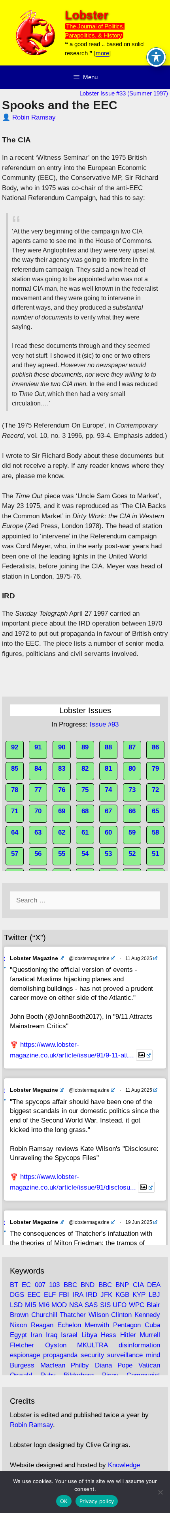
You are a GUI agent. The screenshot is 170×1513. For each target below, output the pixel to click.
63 (38, 832)
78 (14, 790)
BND (87, 1285)
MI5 (30, 1305)
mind (153, 1355)
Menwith (97, 1325)
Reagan (42, 1325)
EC (26, 1285)
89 (85, 747)
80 (132, 768)
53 (108, 853)
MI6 (43, 1305)
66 (132, 811)
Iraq (51, 1335)
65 (155, 811)
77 (38, 790)
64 (14, 832)
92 (14, 747)
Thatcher (73, 1315)
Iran (36, 1335)
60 (108, 832)
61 (85, 832)
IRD (91, 1294)
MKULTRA (92, 1345)
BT (14, 1285)
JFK (106, 1294)
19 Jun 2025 (138, 1222)
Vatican (149, 1365)
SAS (91, 1305)
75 (85, 790)
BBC (70, 1285)
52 (132, 853)
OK (64, 1501)
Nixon (18, 1325)
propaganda (60, 1355)
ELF (50, 1294)
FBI (64, 1294)
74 (108, 790)
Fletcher (22, 1345)
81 (108, 768)
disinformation (139, 1345)
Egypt (18, 1335)
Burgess (22, 1365)
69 (61, 811)
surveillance (125, 1355)
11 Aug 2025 (138, 958)
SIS (105, 1305)
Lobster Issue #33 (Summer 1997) (123, 93)
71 (14, 811)
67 (108, 811)
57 (14, 853)
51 (155, 853)
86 (155, 747)
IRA (77, 1294)
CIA (138, 1285)
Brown (19, 1315)
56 (38, 853)
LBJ (154, 1294)
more (102, 53)
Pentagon (127, 1325)
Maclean (52, 1365)
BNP (122, 1285)
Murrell (150, 1335)
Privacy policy (96, 1501)
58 (155, 832)
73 (132, 790)
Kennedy (147, 1315)
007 (40, 1285)
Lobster (86, 14)
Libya (89, 1335)
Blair (153, 1305)
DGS (17, 1294)
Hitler (128, 1335)
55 (61, 853)
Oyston (55, 1345)
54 (85, 853)
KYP (138, 1294)
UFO (120, 1305)
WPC (136, 1305)
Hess (108, 1335)
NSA (75, 1305)
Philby (80, 1365)
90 (61, 747)
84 (38, 768)
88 (108, 747)
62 (61, 832)
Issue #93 (104, 724)
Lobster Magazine (34, 958)
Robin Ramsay (34, 117)
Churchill (44, 1315)
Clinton (121, 1315)
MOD (59, 1305)
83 (61, 768)
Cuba (152, 1325)
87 (132, 747)
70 (38, 811)
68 (85, 811)
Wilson (99, 1315)
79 (155, 768)
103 (54, 1285)
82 (85, 768)
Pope (124, 1365)
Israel (69, 1335)
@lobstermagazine (89, 958)
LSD (16, 1305)
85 (14, 768)
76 (61, 790)
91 (38, 747)
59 (132, 832)
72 (155, 790)
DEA (153, 1285)
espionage (25, 1355)
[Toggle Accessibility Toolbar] (156, 57)
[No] (160, 1492)
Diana (103, 1365)
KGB (122, 1294)
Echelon (69, 1325)
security (92, 1355)
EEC (34, 1294)
